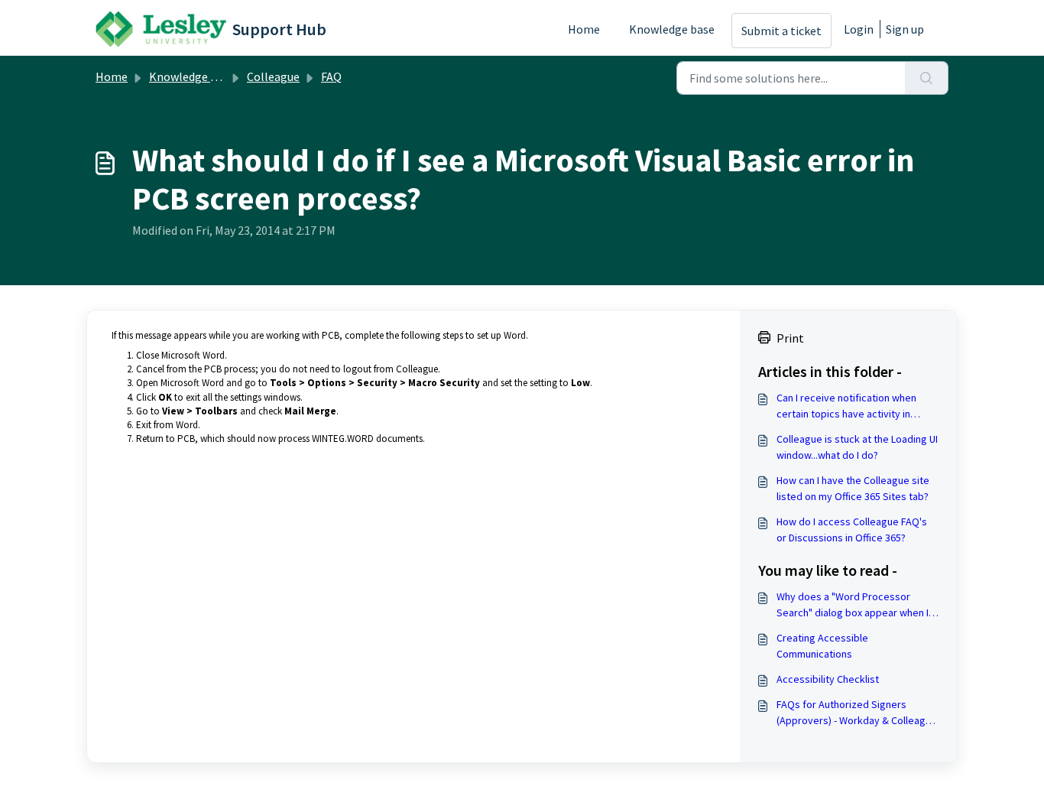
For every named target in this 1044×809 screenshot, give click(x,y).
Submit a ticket (781, 30)
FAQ (331, 76)
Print (790, 338)
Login (859, 29)
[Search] (926, 78)
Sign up (905, 29)
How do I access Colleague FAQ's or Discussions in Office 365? (852, 529)
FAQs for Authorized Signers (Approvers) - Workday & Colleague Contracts (857, 713)
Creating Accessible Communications (822, 646)
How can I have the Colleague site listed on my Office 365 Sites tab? (853, 488)
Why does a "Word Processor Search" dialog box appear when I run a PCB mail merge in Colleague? (856, 605)
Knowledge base (672, 29)
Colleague (273, 76)
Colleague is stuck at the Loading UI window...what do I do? (857, 447)
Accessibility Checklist (828, 679)
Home (584, 29)
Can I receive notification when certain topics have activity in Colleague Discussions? (846, 406)
